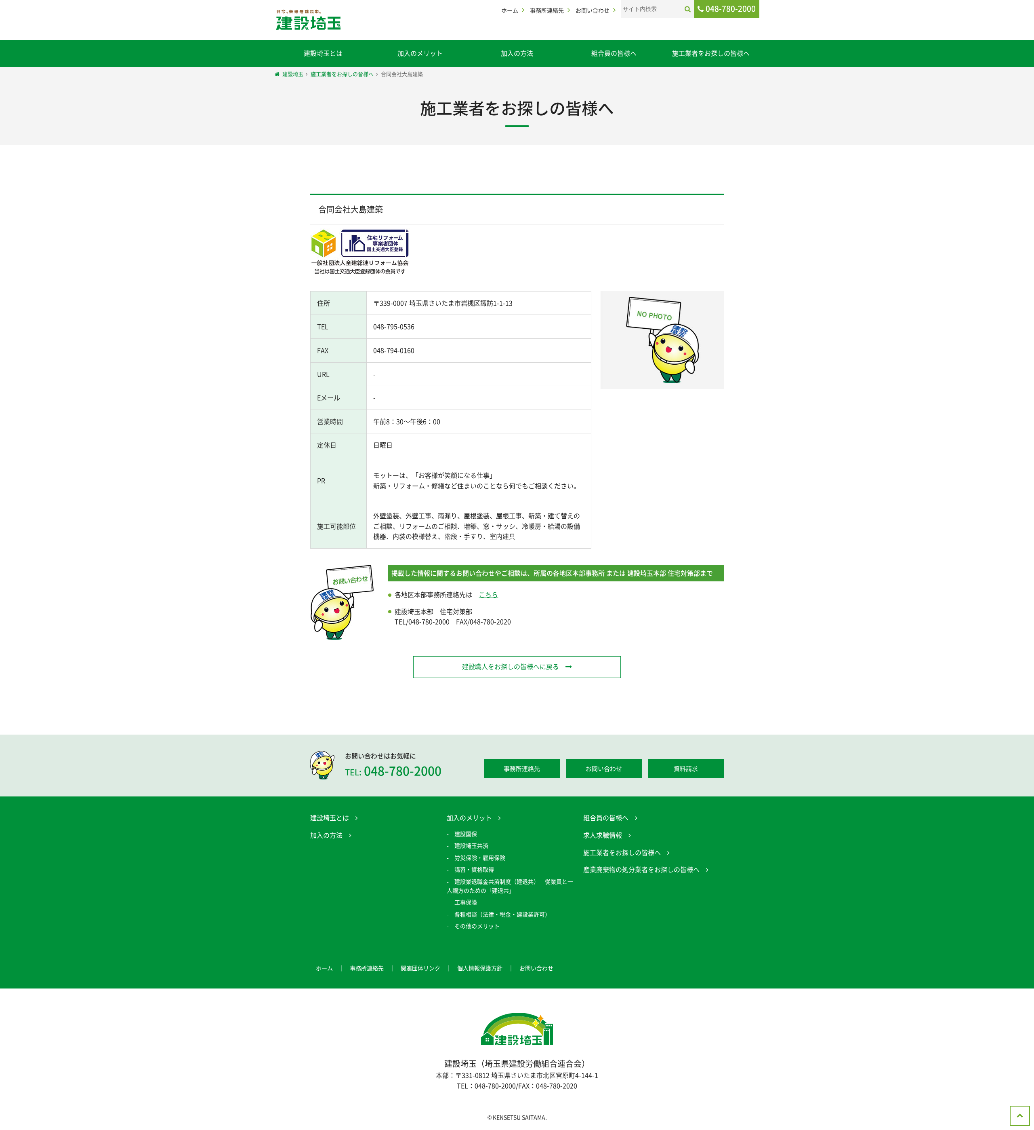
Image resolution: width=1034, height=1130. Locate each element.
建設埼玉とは (323, 53)
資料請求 (686, 768)
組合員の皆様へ (614, 53)
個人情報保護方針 (479, 968)
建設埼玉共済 (471, 845)
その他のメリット (477, 926)
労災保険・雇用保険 (479, 857)
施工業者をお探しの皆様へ (711, 53)
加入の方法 (517, 53)
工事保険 (465, 902)
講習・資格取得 (474, 869)
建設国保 (465, 834)
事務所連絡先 (547, 10)
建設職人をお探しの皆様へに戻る (510, 666)
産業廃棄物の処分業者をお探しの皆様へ (641, 869)
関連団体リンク (420, 968)
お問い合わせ (592, 10)
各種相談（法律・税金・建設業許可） (502, 914)
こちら (488, 594)
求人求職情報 (602, 835)
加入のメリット (420, 53)
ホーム (509, 10)
